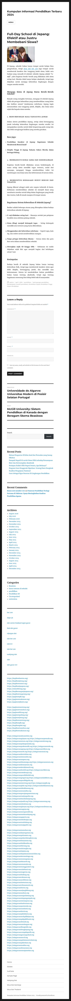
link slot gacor (12, 628)
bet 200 (10, 612)
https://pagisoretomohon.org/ (18, 710)
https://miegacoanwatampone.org (20, 901)
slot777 (9, 644)
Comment (11, 309)
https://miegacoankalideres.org (40, 778)
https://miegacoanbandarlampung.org (21, 799)
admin (12, 282)
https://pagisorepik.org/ (16, 697)
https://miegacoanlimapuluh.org (19, 927)
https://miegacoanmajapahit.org (19, 825)
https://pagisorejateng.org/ (17, 717)
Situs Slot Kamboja (14, 985)
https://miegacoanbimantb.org (18, 861)
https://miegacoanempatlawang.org (20, 895)
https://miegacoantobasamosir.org (20, 885)
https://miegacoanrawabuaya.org (19, 772)
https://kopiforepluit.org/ (16, 725)
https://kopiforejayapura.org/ (18, 686)
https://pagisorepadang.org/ (17, 715)
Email (10, 346)
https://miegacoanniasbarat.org (19, 869)
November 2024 (15, 555)
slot (8, 660)
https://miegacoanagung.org (17, 749)
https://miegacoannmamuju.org (19, 864)
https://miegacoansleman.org (41, 806)
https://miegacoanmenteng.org (19, 783)
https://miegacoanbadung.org (18, 875)
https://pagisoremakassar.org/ (18, 699)
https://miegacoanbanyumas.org (19, 841)
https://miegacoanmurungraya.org (20, 859)
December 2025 (14, 521)
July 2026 (12, 516)
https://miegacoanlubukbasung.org (20, 788)
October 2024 (14, 558)
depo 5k (10, 618)
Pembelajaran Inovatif (14, 284)
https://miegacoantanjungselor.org (20, 796)
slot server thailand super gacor (18, 623)
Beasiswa (12, 586)
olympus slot (12, 633)
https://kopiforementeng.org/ (18, 720)
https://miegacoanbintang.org (18, 846)
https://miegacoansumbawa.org (19, 909)
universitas (13, 599)
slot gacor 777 (12, 665)
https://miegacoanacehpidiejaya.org (20, 916)
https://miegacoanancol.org (17, 937)
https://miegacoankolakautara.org (40, 786)
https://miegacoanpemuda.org (41, 738)
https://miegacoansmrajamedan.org (20, 950)
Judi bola (10, 971)
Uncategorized (14, 596)
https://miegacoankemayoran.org (19, 765)
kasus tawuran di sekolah (18, 588)
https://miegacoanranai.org (38, 752)
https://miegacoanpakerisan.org (19, 943)
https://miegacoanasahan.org (18, 893)
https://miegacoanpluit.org (17, 786)
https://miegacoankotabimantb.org (20, 767)
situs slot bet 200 (31, 69)
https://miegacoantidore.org (39, 749)
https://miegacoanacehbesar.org (19, 880)
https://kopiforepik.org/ (16, 723)
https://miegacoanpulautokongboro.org (22, 838)
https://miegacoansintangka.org (19, 848)
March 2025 (13, 545)
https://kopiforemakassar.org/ (18, 731)
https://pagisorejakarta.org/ (17, 702)
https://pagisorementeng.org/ (18, 707)
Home (9, 962)
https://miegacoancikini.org (39, 770)
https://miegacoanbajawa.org (18, 851)
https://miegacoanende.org (43, 746)
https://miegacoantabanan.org (18, 877)
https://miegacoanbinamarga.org (19, 762)
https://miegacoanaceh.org (17, 752)
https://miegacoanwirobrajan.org (19, 820)
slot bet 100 (11, 649)
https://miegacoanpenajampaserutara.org (22, 793)
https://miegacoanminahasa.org (19, 804)
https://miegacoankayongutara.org (20, 833)
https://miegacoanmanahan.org (19, 830)
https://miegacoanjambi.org (17, 801)
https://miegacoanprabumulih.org (19, 746)
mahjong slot (12, 654)
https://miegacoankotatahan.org (19, 754)
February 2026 (14, 519)
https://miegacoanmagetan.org (18, 872)
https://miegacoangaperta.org (18, 817)
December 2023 (14, 568)
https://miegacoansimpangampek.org (21, 898)
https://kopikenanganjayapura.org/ (20, 691)
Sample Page (12, 976)
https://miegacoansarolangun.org (19, 924)
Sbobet (10, 967)
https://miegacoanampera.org (18, 759)
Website (10, 355)
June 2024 (12, 563)
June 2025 (12, 537)
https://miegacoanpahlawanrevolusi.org (22, 940)
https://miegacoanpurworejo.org (19, 906)
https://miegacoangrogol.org (18, 778)
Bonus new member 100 (16, 491)
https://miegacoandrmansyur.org (19, 948)
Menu (11, 22)
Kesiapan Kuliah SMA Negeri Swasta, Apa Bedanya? (28, 465)
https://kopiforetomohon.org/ (18, 728)
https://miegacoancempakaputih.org (20, 932)
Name (9, 337)
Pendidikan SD (14, 594)
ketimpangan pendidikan (41, 282)
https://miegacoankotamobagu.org (20, 856)
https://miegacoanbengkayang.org (20, 930)
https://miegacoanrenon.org (17, 741)
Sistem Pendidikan (13, 286)
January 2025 (14, 550)
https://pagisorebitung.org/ (17, 712)
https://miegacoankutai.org (17, 911)
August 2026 (13, 514)
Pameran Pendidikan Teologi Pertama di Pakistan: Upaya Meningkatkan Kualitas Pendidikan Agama (28, 493)
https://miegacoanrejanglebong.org (20, 890)
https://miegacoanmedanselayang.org (21, 814)
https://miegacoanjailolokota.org (19, 914)
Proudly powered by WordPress (45, 995)
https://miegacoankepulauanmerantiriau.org (23, 854)
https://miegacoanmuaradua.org (19, 791)
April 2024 (13, 566)
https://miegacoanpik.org (40, 783)
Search (9, 433)
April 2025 (13, 542)
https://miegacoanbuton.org (17, 888)
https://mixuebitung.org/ (16, 689)
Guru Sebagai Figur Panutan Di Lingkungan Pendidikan (29, 473)
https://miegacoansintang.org (40, 741)
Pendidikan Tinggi (46, 284)
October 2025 (14, 527)
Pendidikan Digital (34, 284)
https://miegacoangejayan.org (18, 738)
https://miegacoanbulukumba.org (19, 843)
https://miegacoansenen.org (42, 762)
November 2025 (15, 524)
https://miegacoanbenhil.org (18, 770)
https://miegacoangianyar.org (18, 806)
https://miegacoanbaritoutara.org (19, 903)
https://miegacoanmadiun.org (18, 945)
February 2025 (14, 548)
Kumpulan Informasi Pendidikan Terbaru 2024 (21, 995)
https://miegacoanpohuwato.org (19, 835)
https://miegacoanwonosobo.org (19, 757)
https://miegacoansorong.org (39, 801)
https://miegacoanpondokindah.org (20, 775)
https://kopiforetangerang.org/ (18, 694)
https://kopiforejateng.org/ (17, 681)
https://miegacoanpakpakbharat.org (20, 919)
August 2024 (13, 561)
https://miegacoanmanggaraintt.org (20, 867)
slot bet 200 (11, 639)
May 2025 (12, 540)
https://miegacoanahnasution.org (19, 736)
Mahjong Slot (12, 980)
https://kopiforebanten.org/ (17, 678)
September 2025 (15, 529)
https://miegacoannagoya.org (18, 809)
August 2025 (13, 532)
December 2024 (14, 553)
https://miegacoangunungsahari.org (20, 935)
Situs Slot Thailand (14, 989)
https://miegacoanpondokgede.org (20, 780)
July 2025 (12, 534)
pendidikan (27, 282)
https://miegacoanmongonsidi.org (20, 812)
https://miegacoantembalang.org (19, 822)
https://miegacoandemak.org (18, 922)
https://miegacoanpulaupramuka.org (20, 744)
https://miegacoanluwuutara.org (19, 882)
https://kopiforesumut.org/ (17, 683)
